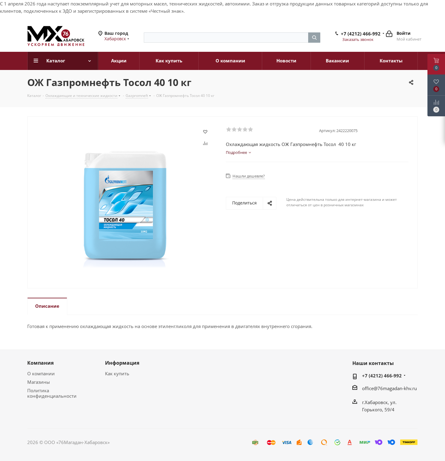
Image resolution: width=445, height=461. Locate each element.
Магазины (38, 382)
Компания (40, 363)
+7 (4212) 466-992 (361, 33)
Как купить (117, 373)
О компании (41, 373)
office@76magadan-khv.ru (389, 388)
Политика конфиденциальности (52, 393)
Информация (122, 363)
